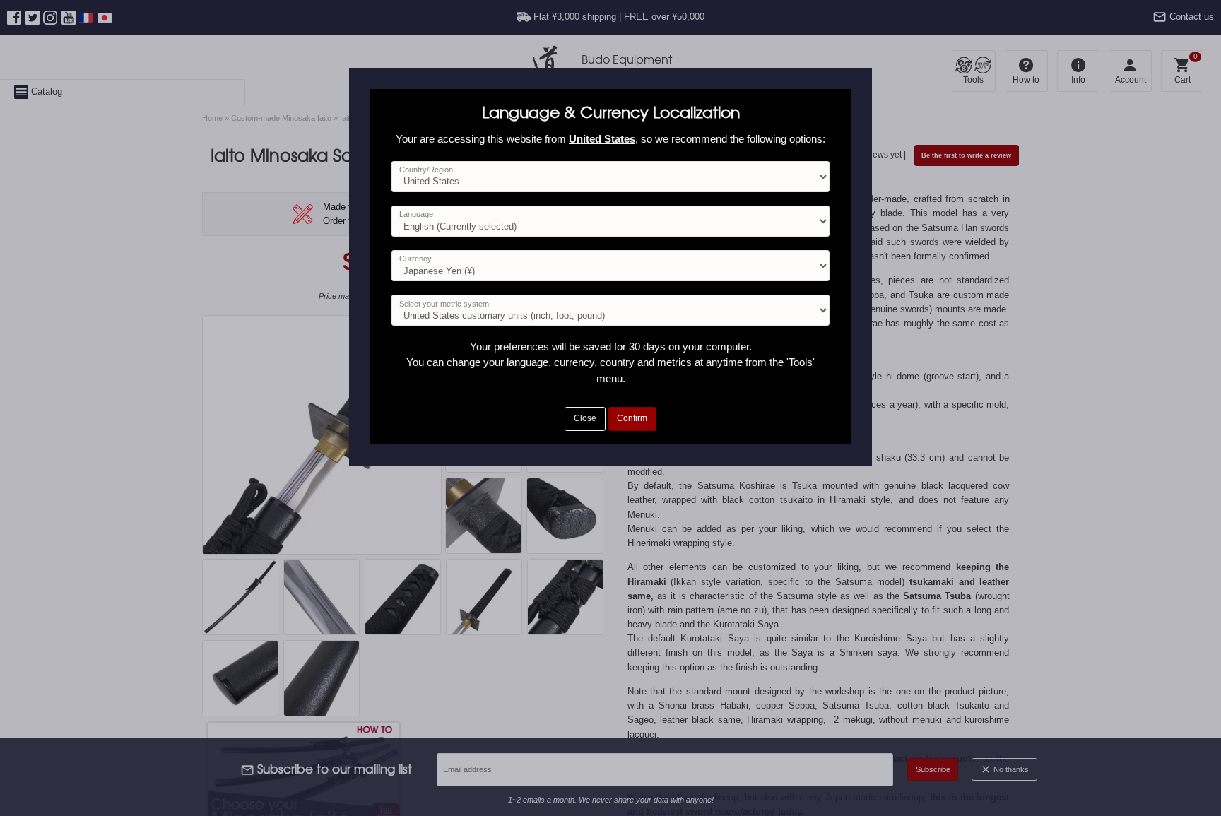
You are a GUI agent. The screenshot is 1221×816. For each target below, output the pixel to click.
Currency (415, 258)
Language (416, 214)
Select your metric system (444, 304)
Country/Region (426, 169)
